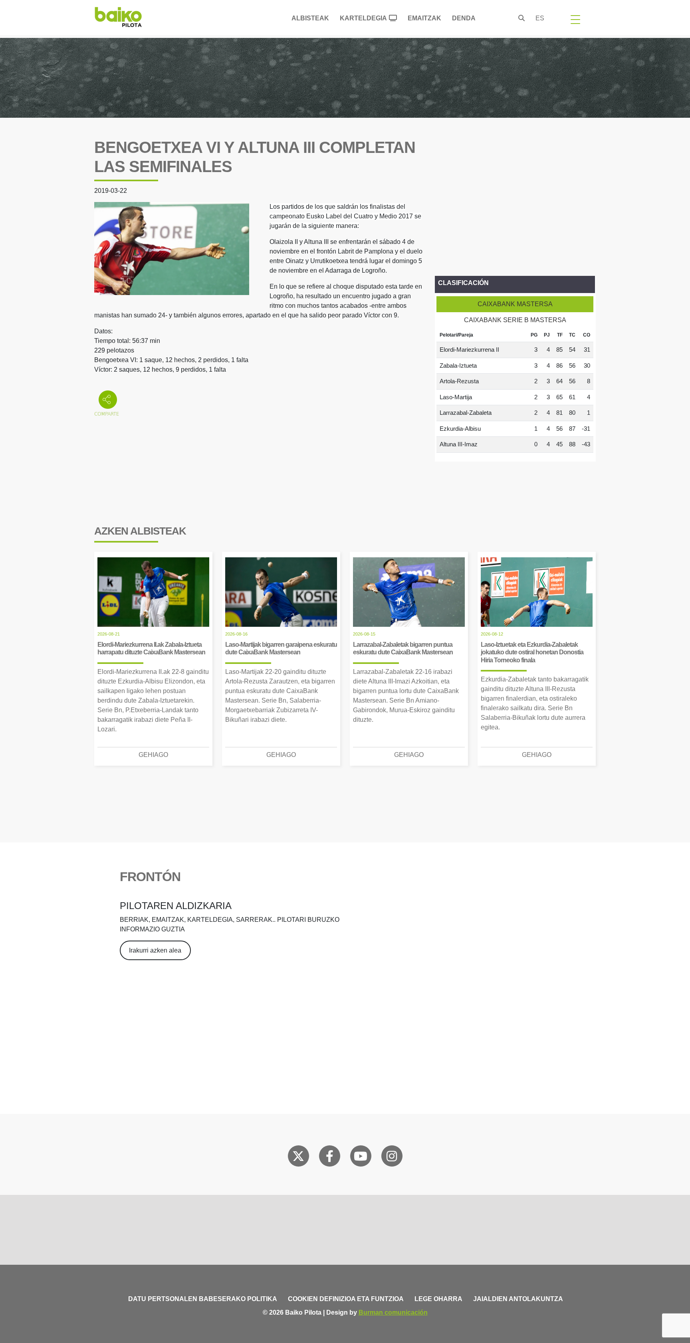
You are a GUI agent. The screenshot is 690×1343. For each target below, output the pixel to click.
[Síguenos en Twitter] (298, 1157)
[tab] (514, 304)
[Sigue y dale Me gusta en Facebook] (329, 1157)
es (539, 18)
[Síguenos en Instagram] (392, 1157)
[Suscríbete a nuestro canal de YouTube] (360, 1157)
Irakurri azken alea (155, 950)
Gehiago (153, 754)
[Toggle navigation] (575, 19)
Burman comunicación (393, 1312)
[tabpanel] (514, 390)
